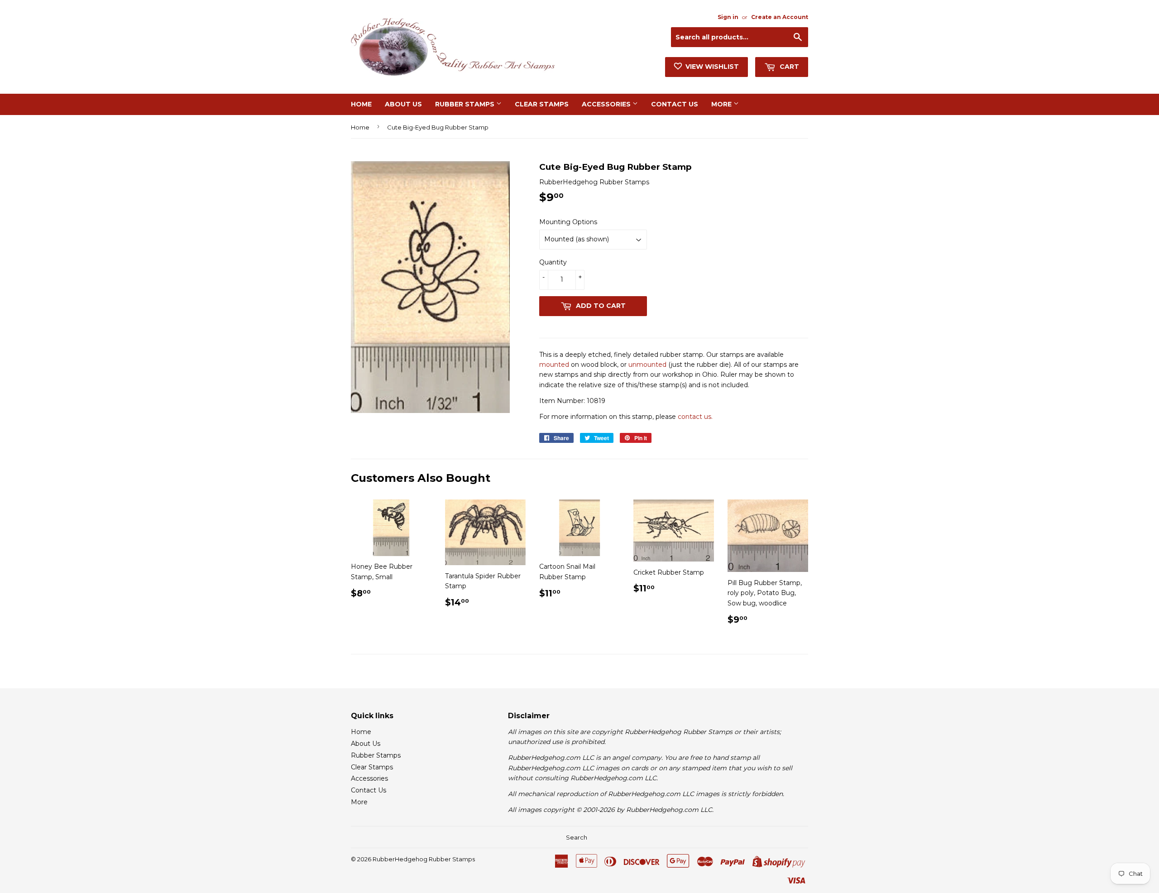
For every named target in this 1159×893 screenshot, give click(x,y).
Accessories (607, 104)
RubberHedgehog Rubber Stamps (424, 859)
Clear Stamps (542, 104)
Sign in (728, 17)
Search (576, 837)
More (722, 104)
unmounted (647, 364)
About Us (403, 104)
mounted (554, 364)
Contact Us (674, 104)
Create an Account (779, 17)
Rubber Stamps (465, 104)
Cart (788, 66)
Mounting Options (568, 222)
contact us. (695, 417)
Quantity (553, 262)
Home (361, 104)
